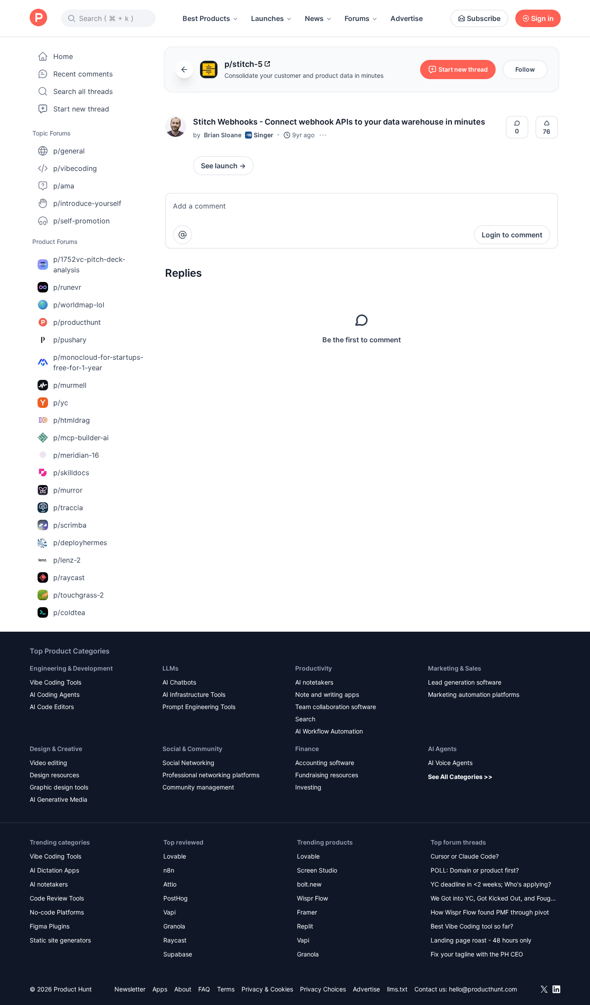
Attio (169, 884)
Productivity (313, 668)
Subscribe (483, 18)
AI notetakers (314, 682)
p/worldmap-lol (78, 304)
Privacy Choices (323, 989)
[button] (175, 126)
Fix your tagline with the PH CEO (477, 954)
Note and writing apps (327, 694)
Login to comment (512, 234)
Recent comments (83, 74)
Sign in (542, 18)
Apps (159, 989)
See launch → (223, 165)
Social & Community (192, 748)
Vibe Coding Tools (55, 682)
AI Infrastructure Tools (193, 694)
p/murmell (69, 385)
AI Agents (442, 748)
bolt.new (309, 884)
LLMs (170, 668)
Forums (357, 18)
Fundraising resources (326, 775)
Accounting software (324, 762)
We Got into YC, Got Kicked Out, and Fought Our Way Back (493, 899)
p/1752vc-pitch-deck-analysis (89, 264)
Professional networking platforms (210, 775)
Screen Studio (317, 870)
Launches (267, 18)
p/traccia (68, 507)
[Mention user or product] (182, 234)
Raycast (174, 940)
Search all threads (83, 91)
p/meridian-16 (76, 455)
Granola (174, 926)
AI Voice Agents (450, 762)
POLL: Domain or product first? (475, 870)
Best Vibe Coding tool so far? (472, 926)
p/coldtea (69, 612)
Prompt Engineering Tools (198, 706)
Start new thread (81, 108)
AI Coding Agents (54, 694)
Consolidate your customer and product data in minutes (303, 75)
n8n (168, 870)
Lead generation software (464, 682)
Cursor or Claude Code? (465, 856)
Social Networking (188, 762)
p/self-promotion (81, 220)
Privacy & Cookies (267, 989)
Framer (307, 912)
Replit (305, 926)
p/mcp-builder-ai (81, 437)
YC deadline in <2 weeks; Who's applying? (491, 884)
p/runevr (67, 287)
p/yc (60, 402)
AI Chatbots (179, 682)
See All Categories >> (460, 776)
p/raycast (69, 577)
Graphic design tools (59, 787)
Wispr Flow (312, 898)
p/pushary (69, 339)
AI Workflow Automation (329, 731)
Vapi (169, 912)
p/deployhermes (80, 542)
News (314, 18)
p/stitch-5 (243, 64)
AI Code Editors (52, 706)
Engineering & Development (71, 668)
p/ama (63, 185)
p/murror (68, 490)
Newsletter (129, 989)
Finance (307, 748)
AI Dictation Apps (54, 870)
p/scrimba (69, 525)
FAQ (204, 989)
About (182, 989)
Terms (226, 989)
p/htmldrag (71, 420)
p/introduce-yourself (87, 203)
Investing (308, 787)
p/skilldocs (71, 472)
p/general (69, 150)
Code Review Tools (57, 898)
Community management (198, 787)
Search (305, 719)
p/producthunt (77, 322)
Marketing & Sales (454, 668)
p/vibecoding (75, 168)
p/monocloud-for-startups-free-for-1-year (98, 362)
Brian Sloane (223, 135)
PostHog (175, 898)
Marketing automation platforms (473, 694)
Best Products (206, 18)
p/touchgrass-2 (78, 595)
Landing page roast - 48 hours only (481, 940)
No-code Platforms (57, 912)
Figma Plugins (49, 926)
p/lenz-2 (67, 560)
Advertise (406, 18)
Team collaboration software (335, 706)
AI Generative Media (58, 799)
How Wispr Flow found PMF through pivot (490, 912)
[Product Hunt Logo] (38, 18)
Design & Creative (56, 748)
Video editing (48, 762)
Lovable (174, 856)
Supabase (177, 954)
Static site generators (60, 940)
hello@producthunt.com (483, 989)
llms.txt (397, 989)
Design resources (54, 775)
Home (63, 56)
